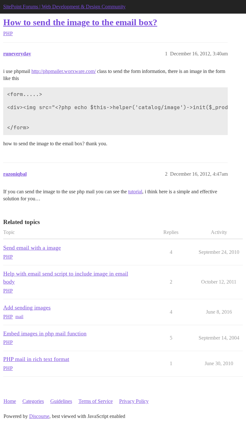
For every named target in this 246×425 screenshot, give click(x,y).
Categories (33, 401)
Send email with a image (32, 248)
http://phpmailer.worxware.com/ (63, 71)
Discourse (39, 416)
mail (19, 316)
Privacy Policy (134, 401)
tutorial (135, 191)
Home (10, 401)
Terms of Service (95, 401)
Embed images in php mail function (44, 333)
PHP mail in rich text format (36, 359)
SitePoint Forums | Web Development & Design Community (64, 6)
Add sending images (27, 307)
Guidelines (61, 401)
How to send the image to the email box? (80, 22)
